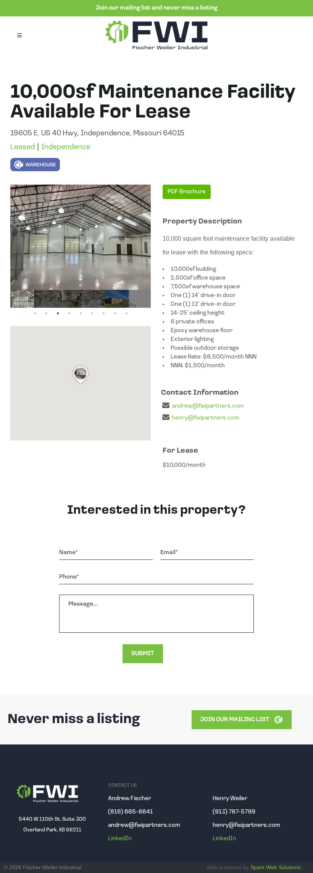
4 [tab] (69, 313)
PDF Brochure (187, 192)
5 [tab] (80, 313)
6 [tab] (92, 313)
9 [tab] (126, 313)
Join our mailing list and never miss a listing (157, 8)
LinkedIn (120, 839)
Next (143, 299)
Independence (65, 147)
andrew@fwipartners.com (208, 406)
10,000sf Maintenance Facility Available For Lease (152, 102)
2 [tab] (46, 313)
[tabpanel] (22, 299)
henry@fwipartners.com (205, 418)
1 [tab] (35, 313)
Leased (22, 147)
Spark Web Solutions (275, 867)
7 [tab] (103, 313)
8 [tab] (115, 313)
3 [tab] (57, 313)
